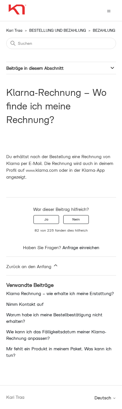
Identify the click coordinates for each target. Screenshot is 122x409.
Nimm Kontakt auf (24, 304)
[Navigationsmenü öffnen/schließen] (109, 10)
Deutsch (103, 397)
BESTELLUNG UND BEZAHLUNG (57, 30)
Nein (76, 219)
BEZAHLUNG (104, 30)
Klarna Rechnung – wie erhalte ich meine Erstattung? (60, 293)
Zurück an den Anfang (29, 266)
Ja (46, 219)
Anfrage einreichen (80, 247)
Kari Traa (14, 30)
